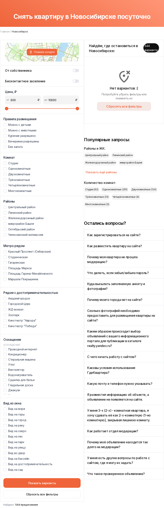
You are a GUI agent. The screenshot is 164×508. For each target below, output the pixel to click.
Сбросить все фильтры (42, 494)
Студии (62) (91, 189)
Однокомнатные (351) (114, 189)
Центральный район (96, 155)
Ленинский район (122, 155)
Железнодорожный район (100, 162)
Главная (4, 31)
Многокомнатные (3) (97, 204)
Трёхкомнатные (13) (97, 196)
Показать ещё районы (101, 172)
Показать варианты (42, 483)
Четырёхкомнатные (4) (126, 196)
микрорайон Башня (131, 162)
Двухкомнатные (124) (143, 189)
